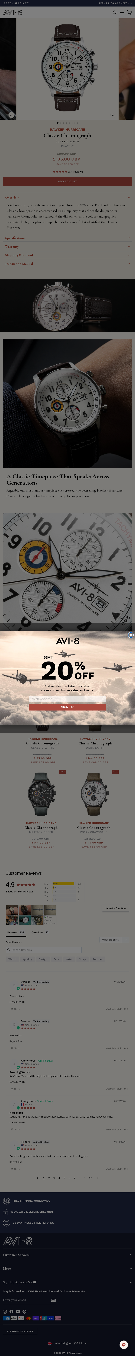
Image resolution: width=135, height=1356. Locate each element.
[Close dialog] (130, 634)
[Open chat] (124, 1345)
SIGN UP (67, 707)
